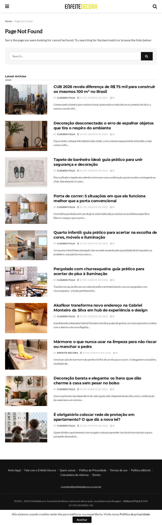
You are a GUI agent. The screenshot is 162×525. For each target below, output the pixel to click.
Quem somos (68, 470)
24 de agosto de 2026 (93, 97)
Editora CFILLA (132, 501)
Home (8, 21)
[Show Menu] (7, 6)
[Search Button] (155, 6)
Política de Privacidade (92, 470)
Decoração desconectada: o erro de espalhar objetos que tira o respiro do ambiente (104, 125)
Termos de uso (118, 470)
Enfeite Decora (67, 352)
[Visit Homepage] (81, 6)
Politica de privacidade (135, 514)
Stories (96, 475)
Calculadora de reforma (74, 475)
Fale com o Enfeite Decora (40, 470)
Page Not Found (23, 21)
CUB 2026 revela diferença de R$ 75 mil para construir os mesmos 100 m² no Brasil (104, 89)
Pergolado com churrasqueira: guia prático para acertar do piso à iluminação (99, 271)
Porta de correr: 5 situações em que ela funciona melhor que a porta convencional (100, 198)
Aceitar (82, 519)
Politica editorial (140, 470)
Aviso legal (14, 470)
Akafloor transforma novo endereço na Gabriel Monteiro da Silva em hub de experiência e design (100, 308)
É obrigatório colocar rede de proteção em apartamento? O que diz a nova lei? (94, 417)
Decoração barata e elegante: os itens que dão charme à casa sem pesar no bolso (97, 380)
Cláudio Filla (66, 97)
